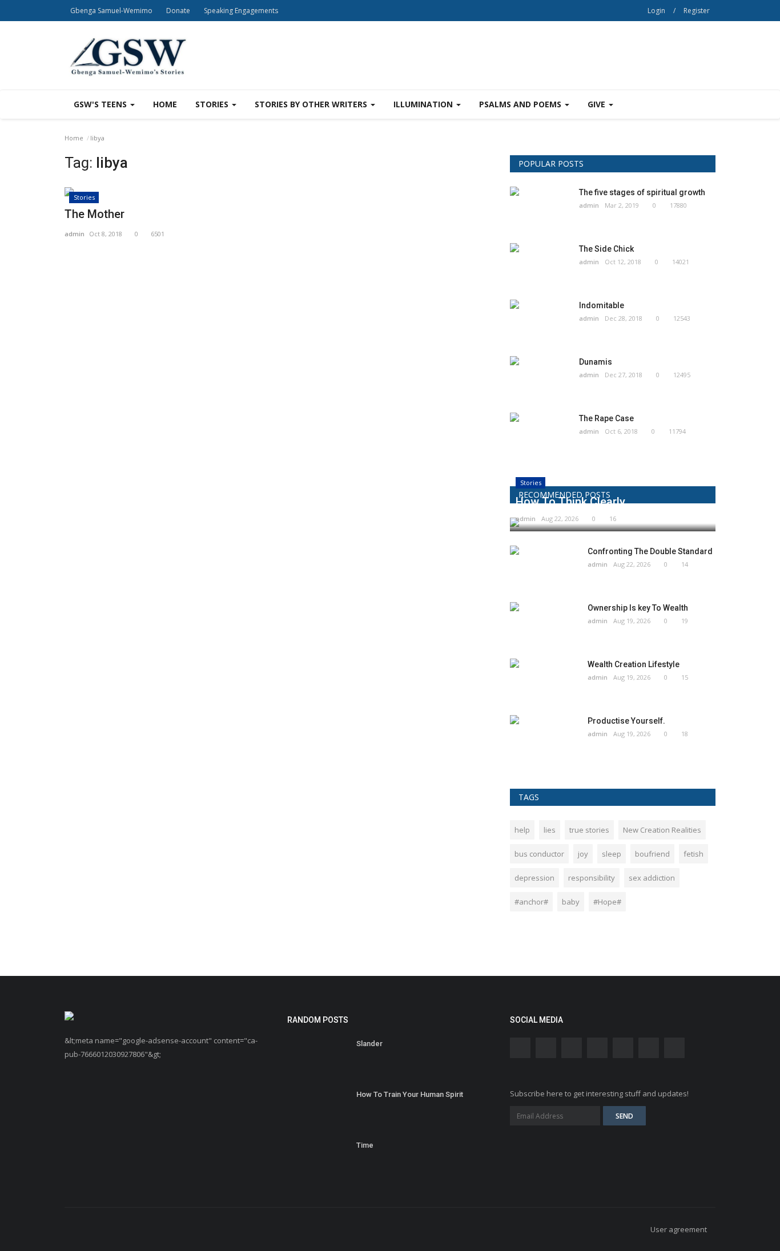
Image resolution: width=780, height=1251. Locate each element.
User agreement (678, 1229)
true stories (589, 830)
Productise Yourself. (626, 720)
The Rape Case (606, 418)
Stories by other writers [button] (312, 104)
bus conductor (539, 854)
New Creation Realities (662, 830)
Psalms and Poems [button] (521, 104)
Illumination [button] (424, 104)
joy (583, 854)
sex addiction (652, 878)
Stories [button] (213, 104)
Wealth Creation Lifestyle (634, 664)
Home (165, 104)
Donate (178, 10)
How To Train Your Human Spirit (409, 1094)
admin (75, 233)
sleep (611, 854)
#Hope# (607, 902)
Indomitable (601, 305)
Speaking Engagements (241, 10)
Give (598, 104)
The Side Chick (606, 248)
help (522, 830)
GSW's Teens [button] (101, 104)
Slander (369, 1043)
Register (696, 10)
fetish (693, 854)
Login (656, 10)
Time (364, 1145)
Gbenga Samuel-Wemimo (111, 10)
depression (534, 878)
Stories (84, 197)
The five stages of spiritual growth (642, 192)
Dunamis (595, 361)
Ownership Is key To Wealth (638, 607)
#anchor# (531, 902)
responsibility (591, 878)
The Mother (94, 214)
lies (550, 830)
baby (571, 902)
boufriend (652, 854)
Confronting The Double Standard (650, 551)
